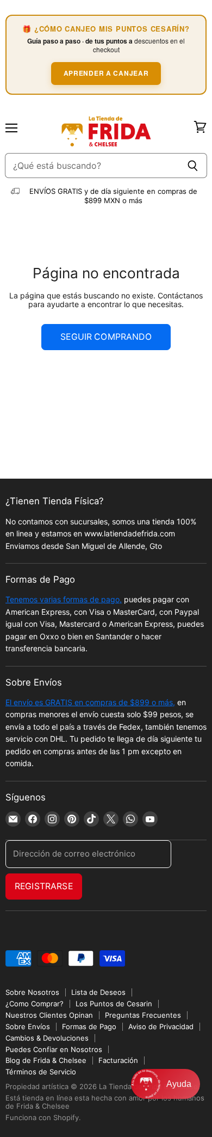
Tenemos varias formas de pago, (63, 599)
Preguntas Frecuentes (143, 1015)
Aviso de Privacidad (161, 1026)
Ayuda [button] (178, 1084)
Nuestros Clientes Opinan (49, 1015)
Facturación (118, 1060)
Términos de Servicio (40, 1071)
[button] (165, 1084)
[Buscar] (192, 165)
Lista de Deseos (98, 992)
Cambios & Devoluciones (47, 1038)
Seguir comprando (106, 337)
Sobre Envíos (27, 1026)
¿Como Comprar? (34, 1003)
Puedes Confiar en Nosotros (53, 1049)
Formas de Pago (89, 1026)
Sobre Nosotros (32, 992)
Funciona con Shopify (42, 1117)
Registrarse (44, 886)
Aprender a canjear (106, 73)
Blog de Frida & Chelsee (45, 1060)
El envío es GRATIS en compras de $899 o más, (90, 702)
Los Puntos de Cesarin (114, 1003)
